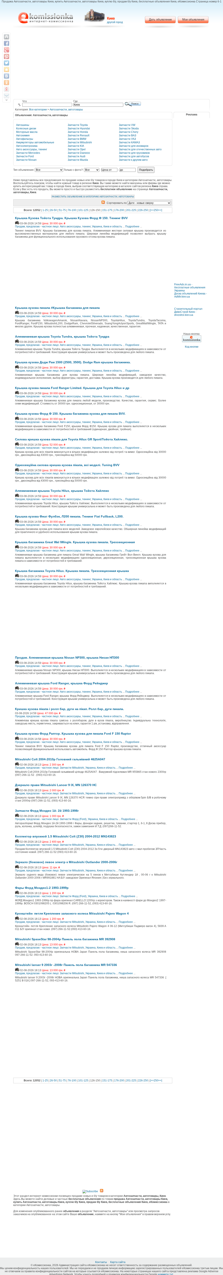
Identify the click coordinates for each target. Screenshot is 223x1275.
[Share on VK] (6, 76)
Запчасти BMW (77, 138)
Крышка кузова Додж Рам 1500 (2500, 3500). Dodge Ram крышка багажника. (73, 362)
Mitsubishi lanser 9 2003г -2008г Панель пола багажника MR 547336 (66, 965)
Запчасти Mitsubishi (80, 142)
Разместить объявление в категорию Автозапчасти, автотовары (93, 196)
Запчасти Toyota (78, 125)
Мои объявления (193, 19)
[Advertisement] (111, 64)
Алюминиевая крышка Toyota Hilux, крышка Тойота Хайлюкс (62, 490)
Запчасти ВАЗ (127, 135)
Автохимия (23, 135)
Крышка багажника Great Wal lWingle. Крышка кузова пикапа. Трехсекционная (75, 542)
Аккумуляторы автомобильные (35, 142)
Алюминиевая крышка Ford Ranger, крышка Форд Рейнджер (61, 683)
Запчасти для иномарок (133, 145)
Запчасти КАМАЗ (129, 142)
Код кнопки (191, 346)
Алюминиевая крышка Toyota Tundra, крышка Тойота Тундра (62, 336)
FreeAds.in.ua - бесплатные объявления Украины (189, 287)
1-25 (45, 210)
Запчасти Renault (78, 135)
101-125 (83, 210)
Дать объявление (160, 19)
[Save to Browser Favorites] (6, 69)
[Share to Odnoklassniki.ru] (6, 82)
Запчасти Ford (25, 156)
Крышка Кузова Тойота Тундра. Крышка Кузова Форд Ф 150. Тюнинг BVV (71, 218)
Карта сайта (118, 1262)
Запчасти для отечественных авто (140, 149)
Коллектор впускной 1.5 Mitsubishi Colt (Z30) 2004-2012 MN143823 (65, 836)
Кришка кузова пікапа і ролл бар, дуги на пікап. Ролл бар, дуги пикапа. (69, 709)
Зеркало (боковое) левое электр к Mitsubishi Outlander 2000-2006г (66, 862)
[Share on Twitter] (6, 63)
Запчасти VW (127, 125)
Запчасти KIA (76, 145)
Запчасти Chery (128, 132)
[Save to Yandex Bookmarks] (6, 89)
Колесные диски (26, 128)
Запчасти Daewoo (79, 152)
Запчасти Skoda (129, 128)
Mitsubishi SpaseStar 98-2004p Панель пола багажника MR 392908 (65, 939)
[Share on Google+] (6, 49)
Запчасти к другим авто (133, 159)
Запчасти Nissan (26, 159)
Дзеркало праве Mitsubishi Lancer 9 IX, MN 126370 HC (56, 785)
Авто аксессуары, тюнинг (31, 149)
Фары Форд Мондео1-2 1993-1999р (42, 887)
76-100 (72, 210)
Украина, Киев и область (107, 226)
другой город (115, 22)
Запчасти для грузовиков (134, 152)
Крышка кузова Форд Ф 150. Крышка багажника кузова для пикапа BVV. (70, 413)
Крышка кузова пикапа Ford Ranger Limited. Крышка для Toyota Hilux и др (72, 388)
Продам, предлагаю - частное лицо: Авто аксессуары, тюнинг (53, 226)
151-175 (107, 210)
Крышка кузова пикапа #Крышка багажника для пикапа (57, 307)
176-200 (119, 210)
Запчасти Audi (76, 156)
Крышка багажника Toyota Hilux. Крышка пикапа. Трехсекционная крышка (72, 571)
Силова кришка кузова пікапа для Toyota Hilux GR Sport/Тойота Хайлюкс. (71, 439)
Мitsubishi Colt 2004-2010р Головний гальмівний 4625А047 (60, 759)
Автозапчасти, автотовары (66, 109)
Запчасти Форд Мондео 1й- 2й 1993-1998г (47, 810)
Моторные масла (26, 132)
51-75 (62, 210)
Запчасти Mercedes (28, 152)
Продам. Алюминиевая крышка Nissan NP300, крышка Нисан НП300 (67, 657)
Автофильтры (24, 138)
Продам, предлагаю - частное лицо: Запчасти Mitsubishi (49, 767)
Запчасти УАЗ (127, 138)
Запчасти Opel (77, 149)
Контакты (101, 1262)
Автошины (22, 125)
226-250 (143, 210)
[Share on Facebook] (6, 43)
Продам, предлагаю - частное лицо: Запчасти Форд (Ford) (50, 819)
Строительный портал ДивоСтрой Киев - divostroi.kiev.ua (188, 311)
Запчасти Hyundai (79, 128)
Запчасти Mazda (78, 159)
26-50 (53, 210)
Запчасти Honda (78, 132)
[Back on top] (6, 36)
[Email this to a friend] (6, 95)
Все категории (38, 109)
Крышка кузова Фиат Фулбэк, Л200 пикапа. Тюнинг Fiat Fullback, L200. (69, 516)
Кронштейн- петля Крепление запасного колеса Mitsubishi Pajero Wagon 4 (72, 913)
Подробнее (132, 226)
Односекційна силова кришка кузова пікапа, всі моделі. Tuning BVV (67, 465)
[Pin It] (6, 56)
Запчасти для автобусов (134, 156)
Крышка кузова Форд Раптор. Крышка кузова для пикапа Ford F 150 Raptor (73, 733)
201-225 (131, 210)
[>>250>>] (156, 210)
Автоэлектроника (26, 145)
